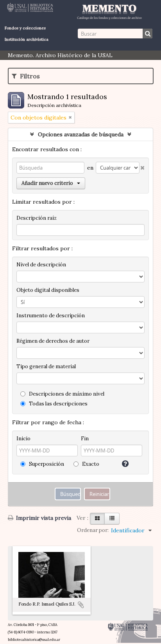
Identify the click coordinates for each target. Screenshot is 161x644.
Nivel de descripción (41, 264)
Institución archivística (26, 39)
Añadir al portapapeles (81, 605)
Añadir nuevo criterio (47, 183)
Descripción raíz (36, 218)
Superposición (46, 464)
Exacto (90, 464)
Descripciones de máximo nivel (66, 394)
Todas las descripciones (58, 403)
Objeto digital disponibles (47, 290)
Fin (85, 438)
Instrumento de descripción (50, 315)
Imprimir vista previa (42, 517)
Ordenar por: (93, 530)
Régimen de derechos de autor (52, 341)
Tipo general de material (46, 366)
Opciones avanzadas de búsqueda (80, 134)
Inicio (23, 438)
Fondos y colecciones (25, 28)
